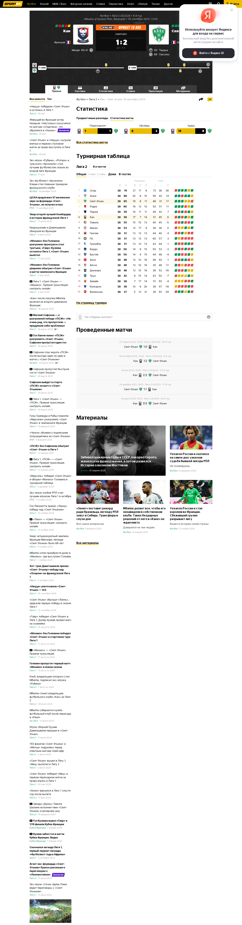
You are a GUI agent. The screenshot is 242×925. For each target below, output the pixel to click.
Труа (93, 275)
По (91, 238)
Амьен (94, 227)
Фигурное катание (81, 3)
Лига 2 (93, 99)
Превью (56, 91)
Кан (66, 31)
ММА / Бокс (59, 3)
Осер (93, 190)
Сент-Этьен (97, 201)
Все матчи (99, 167)
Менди (76, 50)
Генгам (94, 233)
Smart (130, 3)
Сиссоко (164, 54)
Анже (93, 195)
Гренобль (95, 243)
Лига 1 (33, 221)
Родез (93, 206)
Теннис (155, 3)
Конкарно (95, 286)
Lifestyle (143, 3)
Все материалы (87, 543)
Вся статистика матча (92, 142)
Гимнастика (116, 3)
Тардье (163, 50)
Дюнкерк (95, 270)
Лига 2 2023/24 (121, 15)
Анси (93, 259)
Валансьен (96, 291)
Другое (168, 3)
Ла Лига (34, 720)
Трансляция (155, 91)
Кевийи (94, 281)
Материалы (183, 91)
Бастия (94, 254)
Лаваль (94, 222)
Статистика (106, 91)
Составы (80, 91)
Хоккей (44, 3)
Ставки (100, 3)
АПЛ (32, 439)
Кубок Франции (38, 827)
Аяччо (93, 265)
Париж (94, 211)
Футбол (31, 3)
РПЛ (32, 208)
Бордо (93, 249)
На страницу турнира (91, 302)
